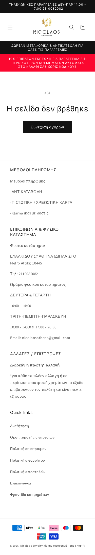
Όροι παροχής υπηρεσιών (32, 437)
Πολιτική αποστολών (28, 471)
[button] (10, 27)
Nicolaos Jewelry (32, 545)
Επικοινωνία (20, 483)
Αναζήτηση (19, 426)
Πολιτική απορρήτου (27, 460)
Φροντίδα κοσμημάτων (29, 494)
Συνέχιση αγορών (47, 127)
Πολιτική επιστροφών (28, 448)
